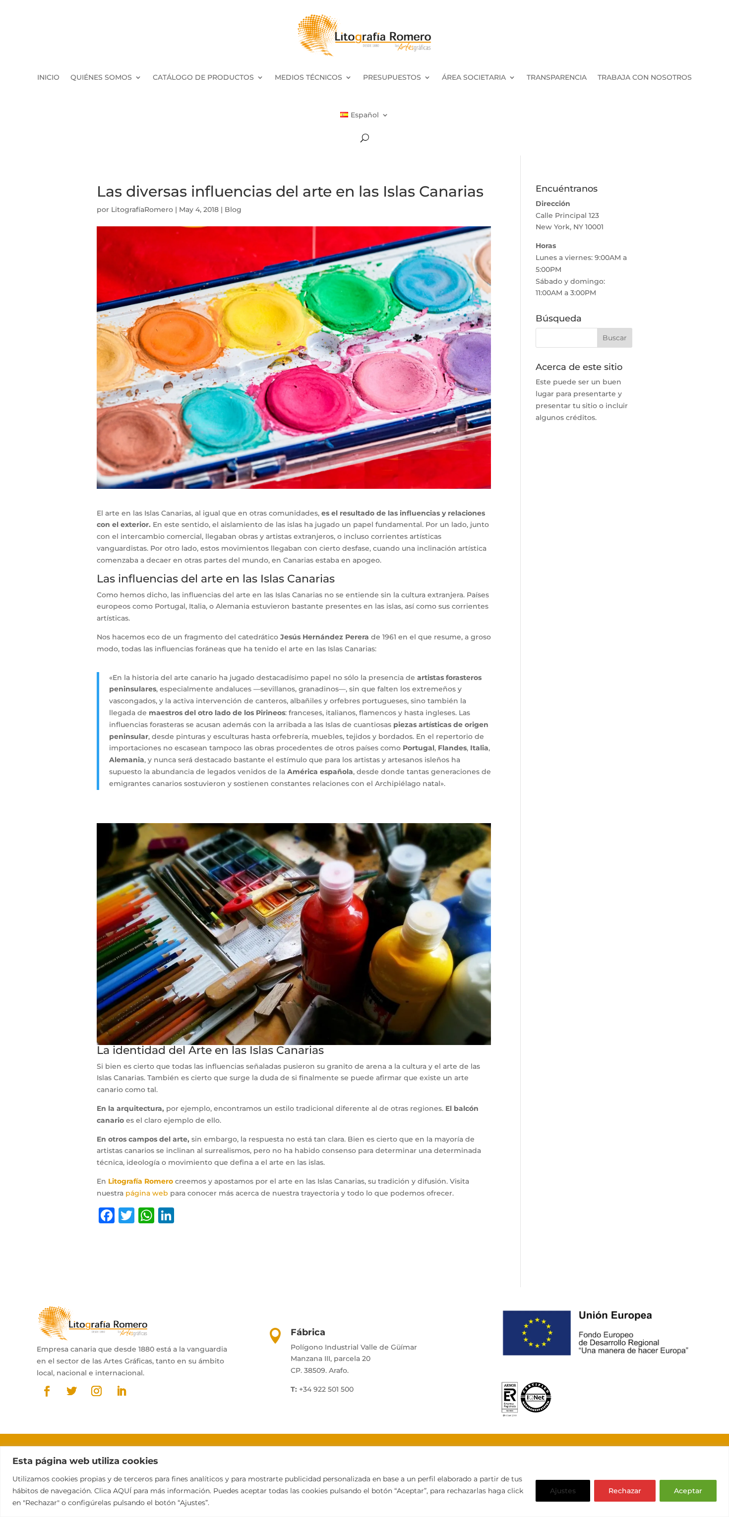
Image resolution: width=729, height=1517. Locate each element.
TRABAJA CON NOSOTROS (645, 77)
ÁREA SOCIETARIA (474, 77)
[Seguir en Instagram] (96, 1391)
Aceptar (688, 1490)
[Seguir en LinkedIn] (121, 1391)
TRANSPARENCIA (557, 77)
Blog (233, 209)
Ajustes (563, 1490)
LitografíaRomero (142, 209)
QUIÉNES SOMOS (101, 77)
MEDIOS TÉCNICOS (308, 77)
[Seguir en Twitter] (71, 1391)
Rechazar (624, 1490)
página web (146, 1193)
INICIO (48, 77)
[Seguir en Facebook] (47, 1391)
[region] (364, 1481)
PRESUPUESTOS (392, 77)
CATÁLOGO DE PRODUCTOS (203, 77)
